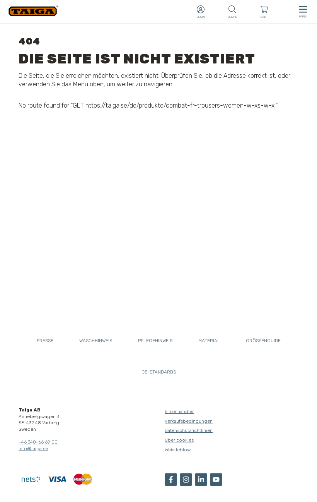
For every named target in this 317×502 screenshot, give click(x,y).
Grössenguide (263, 340)
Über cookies (179, 440)
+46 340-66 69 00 (38, 442)
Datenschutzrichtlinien (189, 430)
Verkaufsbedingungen (189, 421)
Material (209, 340)
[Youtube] (216, 479)
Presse (45, 340)
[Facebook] (171, 479)
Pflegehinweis (155, 340)
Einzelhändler (179, 411)
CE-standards (158, 372)
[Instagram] (186, 479)
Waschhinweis (95, 340)
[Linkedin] (201, 479)
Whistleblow (178, 449)
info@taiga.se (33, 448)
